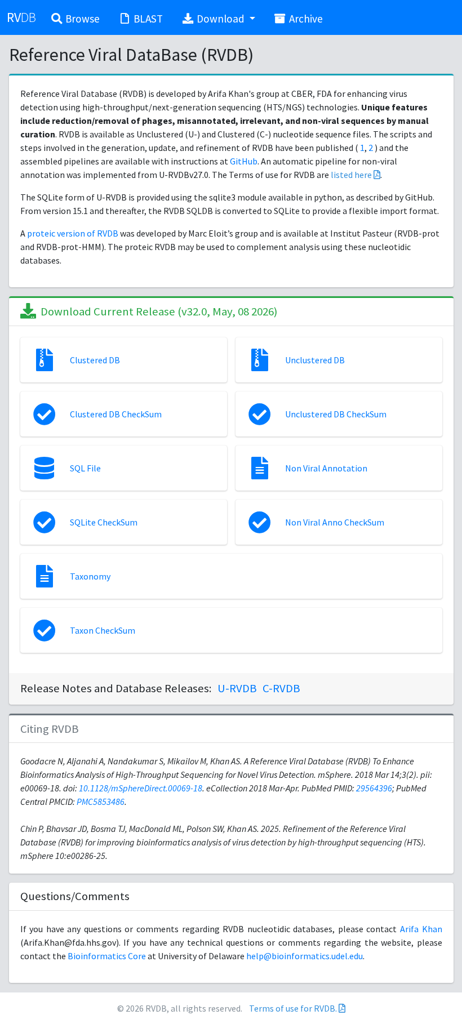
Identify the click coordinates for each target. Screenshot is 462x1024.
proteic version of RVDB (72, 233)
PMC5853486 (101, 801)
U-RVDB (237, 688)
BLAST (147, 18)
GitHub (243, 161)
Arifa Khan (421, 928)
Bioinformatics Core (107, 955)
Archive (305, 18)
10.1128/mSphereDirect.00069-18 (140, 788)
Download (220, 18)
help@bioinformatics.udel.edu (304, 955)
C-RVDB (281, 688)
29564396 (374, 788)
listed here (352, 174)
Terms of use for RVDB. (293, 1008)
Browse (81, 18)
